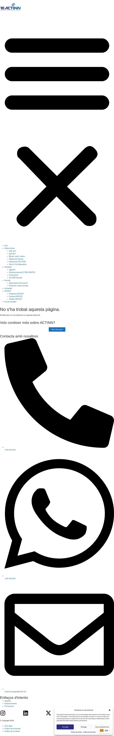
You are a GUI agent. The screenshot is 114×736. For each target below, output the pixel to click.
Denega (84, 727)
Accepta (65, 727)
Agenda (12, 270)
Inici (6, 246)
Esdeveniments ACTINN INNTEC (22, 272)
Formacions (13, 275)
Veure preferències (102, 727)
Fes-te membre (10, 302)
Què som (12, 251)
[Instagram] (3, 713)
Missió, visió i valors (17, 256)
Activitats (8, 267)
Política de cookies (76, 732)
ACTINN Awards (15, 278)
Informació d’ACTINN (17, 262)
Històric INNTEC (15, 299)
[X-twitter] (48, 713)
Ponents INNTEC (16, 296)
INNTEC (7, 291)
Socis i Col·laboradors (17, 264)
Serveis (7, 280)
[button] (109, 710)
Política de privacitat (89, 732)
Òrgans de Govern (16, 259)
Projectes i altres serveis (18, 286)
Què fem (12, 254)
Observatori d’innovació (18, 283)
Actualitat (8, 288)
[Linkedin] (25, 713)
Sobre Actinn (9, 248)
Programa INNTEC (16, 294)
